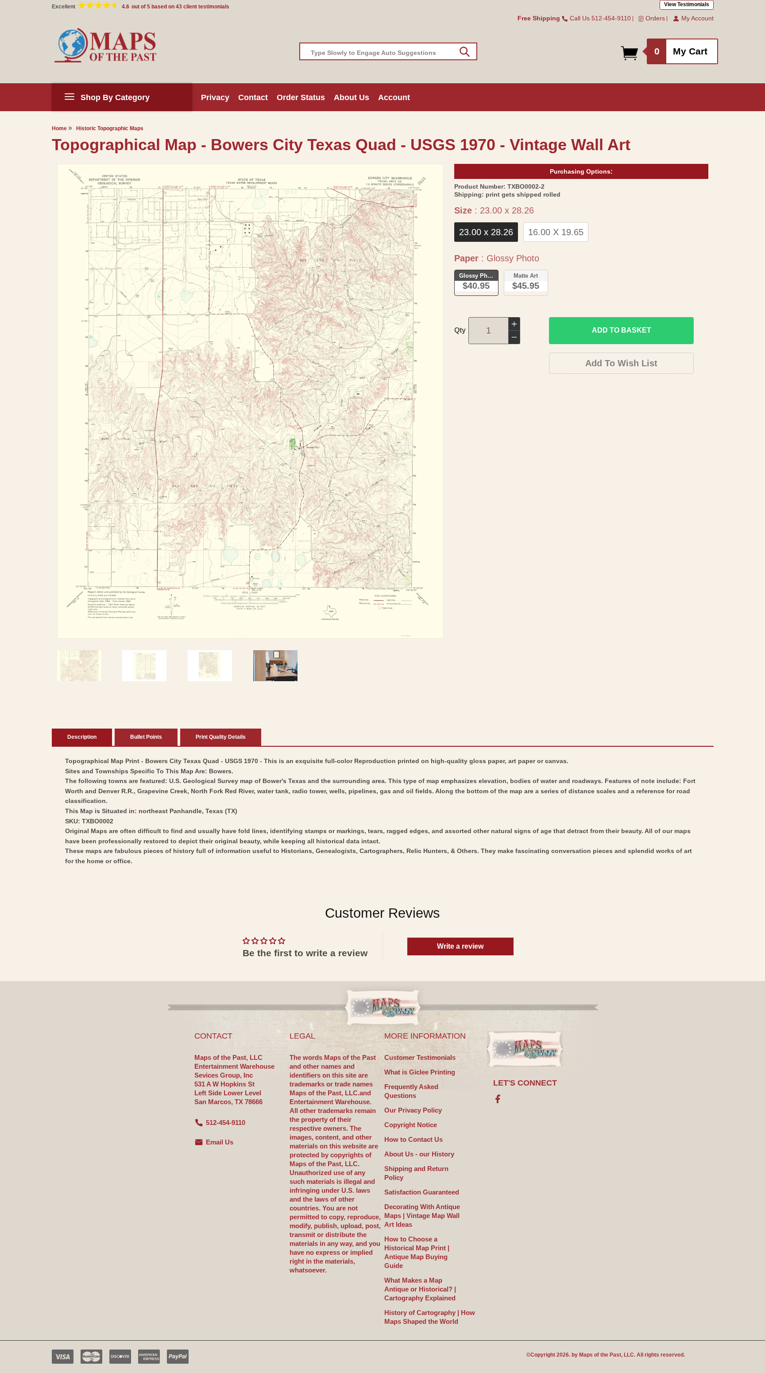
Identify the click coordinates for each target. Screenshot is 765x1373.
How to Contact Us (413, 1139)
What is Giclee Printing (419, 1072)
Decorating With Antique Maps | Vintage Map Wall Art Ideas (422, 1215)
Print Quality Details (221, 737)
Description (82, 737)
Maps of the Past (600, 1355)
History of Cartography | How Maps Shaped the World (429, 1317)
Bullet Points (146, 737)
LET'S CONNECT (525, 1082)
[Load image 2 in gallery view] (144, 665)
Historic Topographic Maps (109, 128)
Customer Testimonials (420, 1057)
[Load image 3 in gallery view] (210, 665)
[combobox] (388, 51)
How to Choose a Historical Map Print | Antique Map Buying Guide (416, 1252)
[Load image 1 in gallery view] (79, 665)
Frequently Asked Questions (411, 1091)
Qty (460, 330)
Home (59, 128)
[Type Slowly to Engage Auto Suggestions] (464, 52)
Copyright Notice (410, 1125)
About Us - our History (419, 1154)
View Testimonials (686, 4)
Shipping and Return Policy (416, 1173)
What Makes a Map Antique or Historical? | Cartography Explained (420, 1289)
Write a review (460, 946)
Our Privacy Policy (413, 1110)
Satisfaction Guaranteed (421, 1192)
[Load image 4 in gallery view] (275, 665)
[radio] (486, 232)
